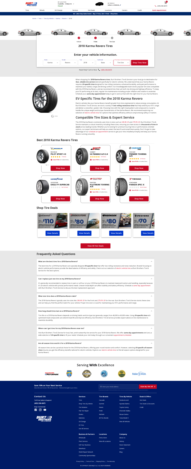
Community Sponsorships (87, 455)
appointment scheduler (122, 335)
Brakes (81, 414)
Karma (58, 18)
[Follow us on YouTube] (44, 409)
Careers (124, 10)
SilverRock (82, 448)
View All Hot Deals (96, 246)
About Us (122, 438)
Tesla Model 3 (124, 418)
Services (75, 10)
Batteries (82, 418)
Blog (120, 452)
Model (63, 60)
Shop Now (60, 168)
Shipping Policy (100, 461)
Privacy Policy (141, 390)
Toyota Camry (124, 407)
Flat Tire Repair (84, 411)
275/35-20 (136, 122)
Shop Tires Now (139, 62)
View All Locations (105, 441)
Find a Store (103, 438)
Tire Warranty (111, 461)
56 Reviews (103, 156)
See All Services (84, 429)
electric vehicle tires (92, 113)
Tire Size (117, 60)
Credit (140, 10)
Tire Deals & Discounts (147, 404)
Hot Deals (91, 10)
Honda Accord (124, 400)
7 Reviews (64, 156)
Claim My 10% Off (146, 387)
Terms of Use (90, 461)
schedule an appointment (98, 132)
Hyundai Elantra (124, 404)
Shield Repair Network (86, 452)
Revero (64, 18)
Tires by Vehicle (49, 18)
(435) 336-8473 (162, 6)
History (121, 441)
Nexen (101, 407)
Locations (108, 10)
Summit (101, 404)
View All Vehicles (124, 421)
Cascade (102, 400)
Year (81, 60)
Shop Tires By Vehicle (86, 404)
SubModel (100, 60)
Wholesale (82, 438)
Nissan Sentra (123, 414)
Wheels (42, 10)
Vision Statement (124, 445)
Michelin (101, 414)
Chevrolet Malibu (124, 411)
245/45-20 (125, 122)
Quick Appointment (159, 10)
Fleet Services (83, 441)
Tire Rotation (83, 407)
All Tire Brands (103, 418)
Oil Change (58, 10)
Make (46, 60)
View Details (52, 233)
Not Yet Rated (65, 187)
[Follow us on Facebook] (35, 409)
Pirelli (100, 411)
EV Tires (81, 425)
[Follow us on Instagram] (40, 409)
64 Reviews (142, 158)
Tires (27, 10)
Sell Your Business (85, 445)
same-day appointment (141, 285)
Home (34, 18)
